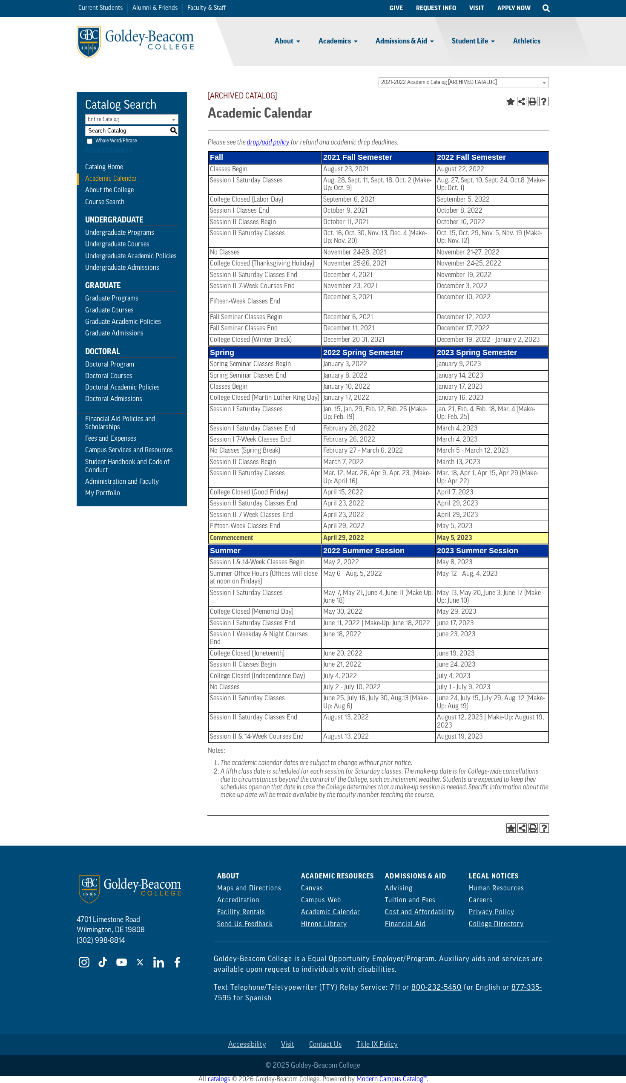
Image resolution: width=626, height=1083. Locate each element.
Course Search (104, 202)
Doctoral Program (109, 364)
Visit (287, 1044)
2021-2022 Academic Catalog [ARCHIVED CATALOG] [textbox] (439, 82)
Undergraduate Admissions (122, 268)
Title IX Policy (377, 1044)
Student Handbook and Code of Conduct (127, 466)
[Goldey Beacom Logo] (135, 23)
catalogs (219, 1079)
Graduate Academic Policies (123, 322)
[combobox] (464, 82)
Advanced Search (108, 150)
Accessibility (247, 1044)
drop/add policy (268, 142)
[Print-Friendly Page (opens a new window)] (532, 101)
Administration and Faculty (122, 482)
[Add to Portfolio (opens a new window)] (510, 101)
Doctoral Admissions (113, 399)
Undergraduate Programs (119, 233)
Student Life (470, 41)
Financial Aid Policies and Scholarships (120, 423)
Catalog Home (104, 167)
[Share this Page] (521, 101)
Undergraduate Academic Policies (131, 256)
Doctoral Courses (108, 376)
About (284, 41)
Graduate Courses (109, 310)
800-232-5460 (436, 987)
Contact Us (325, 1044)
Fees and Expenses (110, 439)
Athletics (526, 41)
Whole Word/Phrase (116, 140)
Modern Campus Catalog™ (391, 1079)
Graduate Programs (111, 298)
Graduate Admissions (114, 333)
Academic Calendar (111, 179)
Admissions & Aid (401, 41)
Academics (335, 41)
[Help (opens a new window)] (543, 101)
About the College (109, 190)
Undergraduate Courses (117, 244)
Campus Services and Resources (129, 450)
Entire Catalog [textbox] (103, 119)
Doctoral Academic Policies (122, 387)
